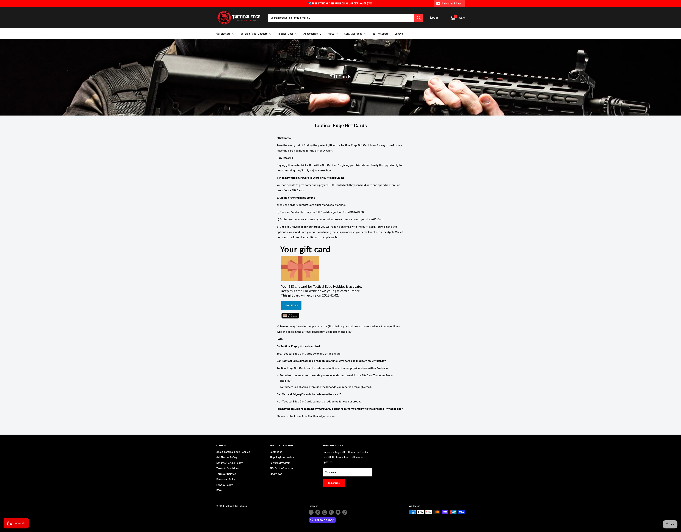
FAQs (219, 490)
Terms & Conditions (227, 468)
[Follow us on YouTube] (338, 512)
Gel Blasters (223, 33)
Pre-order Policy (226, 479)
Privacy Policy (224, 484)
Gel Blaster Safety (226, 457)
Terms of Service (226, 473)
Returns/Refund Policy (229, 462)
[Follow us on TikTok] (344, 512)
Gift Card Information (282, 468)
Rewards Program (280, 462)
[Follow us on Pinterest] (331, 512)
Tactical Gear (285, 33)
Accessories (310, 33)
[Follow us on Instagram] (324, 512)
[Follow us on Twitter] (317, 512)
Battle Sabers (380, 33)
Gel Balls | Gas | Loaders (253, 33)
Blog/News (276, 473)
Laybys (399, 33)
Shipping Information (282, 457)
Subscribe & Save (451, 3)
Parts (331, 33)
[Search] (418, 18)
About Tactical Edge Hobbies (233, 451)
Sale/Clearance (353, 33)
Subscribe (334, 482)
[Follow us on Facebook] (311, 512)
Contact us (276, 451)
